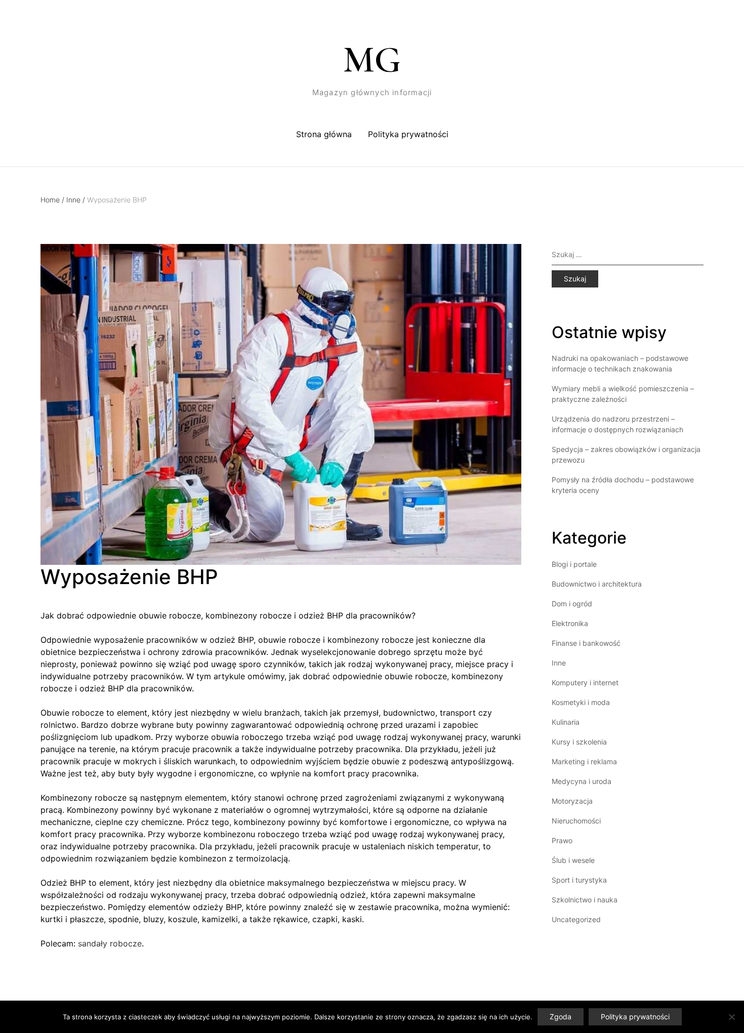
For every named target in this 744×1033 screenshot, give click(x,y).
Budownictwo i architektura (597, 584)
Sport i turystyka (579, 880)
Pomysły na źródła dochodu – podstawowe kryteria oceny (623, 484)
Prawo (562, 840)
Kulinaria (566, 722)
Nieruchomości (576, 820)
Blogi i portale (574, 564)
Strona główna (324, 134)
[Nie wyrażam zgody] (731, 1017)
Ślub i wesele (573, 860)
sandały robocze (110, 943)
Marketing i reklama (584, 761)
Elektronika (570, 623)
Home (52, 199)
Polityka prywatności (408, 134)
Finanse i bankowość (586, 643)
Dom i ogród (572, 603)
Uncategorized (576, 919)
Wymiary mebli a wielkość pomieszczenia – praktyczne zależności (623, 393)
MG (372, 59)
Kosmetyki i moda (581, 702)
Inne (75, 199)
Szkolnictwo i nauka (584, 899)
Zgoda (560, 1016)
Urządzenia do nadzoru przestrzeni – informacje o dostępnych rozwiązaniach (617, 424)
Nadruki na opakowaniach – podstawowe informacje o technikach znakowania (620, 363)
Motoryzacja (572, 801)
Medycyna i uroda (581, 781)
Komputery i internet (585, 682)
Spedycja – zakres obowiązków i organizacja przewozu (626, 454)
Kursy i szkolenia (579, 741)
